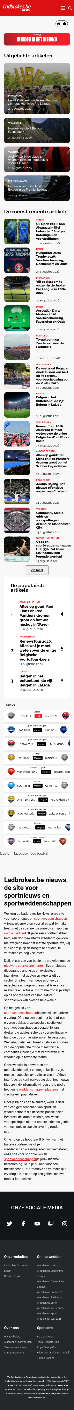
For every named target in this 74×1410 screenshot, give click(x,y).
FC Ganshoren (45, 1336)
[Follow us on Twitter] (9, 1225)
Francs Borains (45, 1357)
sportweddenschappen (50, 918)
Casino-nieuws (12, 1276)
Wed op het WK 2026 (49, 1318)
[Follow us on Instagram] (65, 1225)
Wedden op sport (47, 1313)
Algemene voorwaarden (18, 1341)
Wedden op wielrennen (50, 1308)
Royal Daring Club (47, 1347)
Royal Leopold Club (48, 1341)
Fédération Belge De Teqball (53, 1352)
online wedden (14, 933)
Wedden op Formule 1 (49, 1292)
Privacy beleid (12, 1336)
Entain (7, 1270)
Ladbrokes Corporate (16, 1265)
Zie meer (37, 570)
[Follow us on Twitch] (51, 1225)
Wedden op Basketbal (49, 1297)
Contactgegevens (14, 1352)
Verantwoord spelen (15, 1347)
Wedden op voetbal (48, 1265)
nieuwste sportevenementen (24, 966)
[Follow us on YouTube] (37, 1225)
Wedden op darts (47, 1302)
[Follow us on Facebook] (23, 1225)
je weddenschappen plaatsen (37, 1089)
